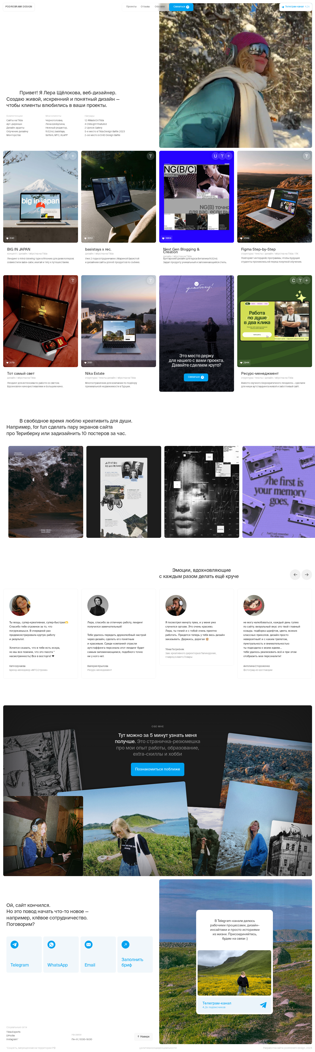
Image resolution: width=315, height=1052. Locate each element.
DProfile (10, 1036)
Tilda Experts (13, 1032)
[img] (118, 197)
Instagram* (12, 1039)
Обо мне (160, 7)
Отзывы (145, 7)
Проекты (131, 7)
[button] (135, 954)
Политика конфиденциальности (158, 1048)
